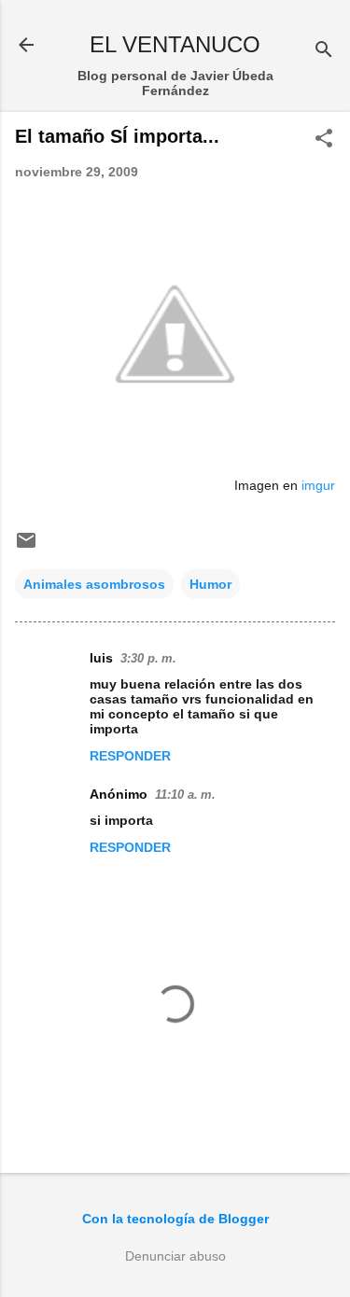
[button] (324, 139)
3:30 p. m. (148, 658)
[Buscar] (324, 50)
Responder (130, 755)
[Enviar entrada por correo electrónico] (26, 546)
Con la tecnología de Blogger (175, 1218)
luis (101, 657)
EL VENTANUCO (175, 44)
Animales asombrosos (94, 584)
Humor (210, 584)
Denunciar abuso (175, 1255)
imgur (318, 485)
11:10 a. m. (185, 795)
